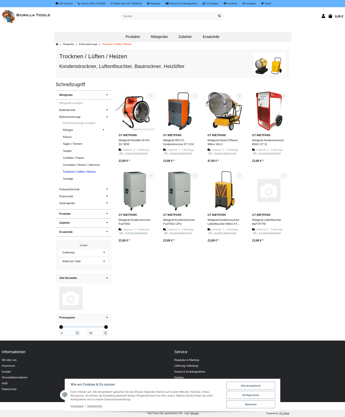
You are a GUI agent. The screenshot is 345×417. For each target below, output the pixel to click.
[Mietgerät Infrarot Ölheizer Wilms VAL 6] (224, 111)
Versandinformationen (14, 377)
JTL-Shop (284, 413)
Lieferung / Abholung (186, 365)
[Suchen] (219, 16)
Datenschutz (94, 405)
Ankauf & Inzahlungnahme (189, 371)
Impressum (8, 365)
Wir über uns (9, 359)
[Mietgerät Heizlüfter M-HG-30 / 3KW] (135, 111)
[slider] (61, 327)
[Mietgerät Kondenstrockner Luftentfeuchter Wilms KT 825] (224, 190)
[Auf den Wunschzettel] (150, 96)
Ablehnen (251, 404)
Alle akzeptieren (251, 385)
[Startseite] (57, 44)
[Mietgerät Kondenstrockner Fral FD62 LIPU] (180, 190)
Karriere (179, 377)
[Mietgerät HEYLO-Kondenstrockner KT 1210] (180, 111)
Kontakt (6, 371)
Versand (194, 413)
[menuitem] (114, 36)
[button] (323, 16)
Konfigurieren (250, 395)
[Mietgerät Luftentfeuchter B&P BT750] (269, 190)
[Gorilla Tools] (26, 15)
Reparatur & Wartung (186, 359)
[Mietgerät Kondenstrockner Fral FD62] (135, 190)
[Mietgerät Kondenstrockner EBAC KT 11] (269, 111)
